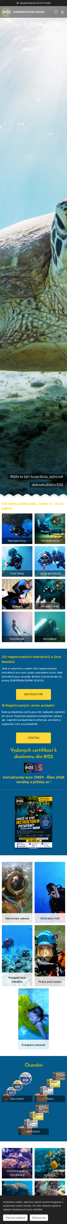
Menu (62, 12)
